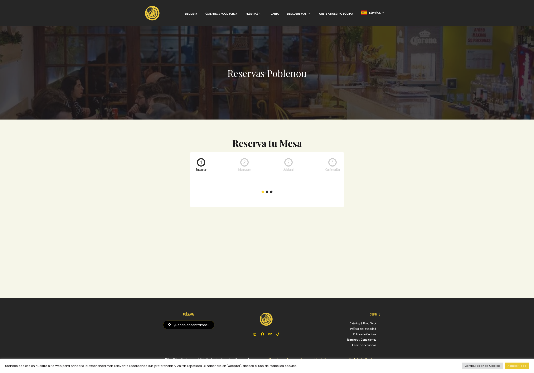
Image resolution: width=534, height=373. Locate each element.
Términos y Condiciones (361, 339)
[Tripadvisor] (270, 334)
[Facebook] (262, 334)
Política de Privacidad (363, 329)
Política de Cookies (364, 334)
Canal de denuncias (364, 345)
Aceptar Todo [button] (517, 366)
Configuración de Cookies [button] (482, 366)
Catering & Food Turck (363, 323)
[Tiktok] (278, 334)
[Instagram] (254, 334)
